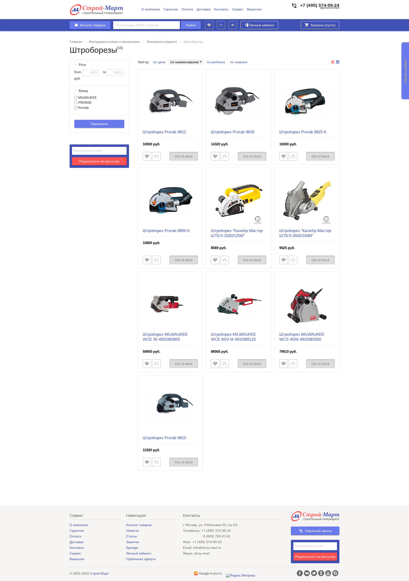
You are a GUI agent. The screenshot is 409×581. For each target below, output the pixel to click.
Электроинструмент (161, 42)
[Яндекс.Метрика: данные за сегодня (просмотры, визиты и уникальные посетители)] (240, 575)
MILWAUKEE (87, 97)
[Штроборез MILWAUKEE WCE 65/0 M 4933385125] (238, 304)
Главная (76, 42)
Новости (132, 530)
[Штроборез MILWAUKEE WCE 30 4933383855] (170, 304)
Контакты (221, 9)
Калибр (83, 107)
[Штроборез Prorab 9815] (170, 407)
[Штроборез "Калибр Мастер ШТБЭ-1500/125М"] (238, 200)
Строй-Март (99, 573)
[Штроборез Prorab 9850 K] (170, 200)
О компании (150, 9)
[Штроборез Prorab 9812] (170, 101)
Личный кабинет (261, 25)
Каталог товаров (138, 525)
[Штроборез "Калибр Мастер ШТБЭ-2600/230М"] (307, 200)
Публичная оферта (141, 559)
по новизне (238, 62)
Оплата (187, 9)
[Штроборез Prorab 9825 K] (307, 101)
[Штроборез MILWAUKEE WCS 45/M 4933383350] (307, 304)
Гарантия (171, 9)
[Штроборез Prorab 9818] (238, 101)
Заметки (132, 542)
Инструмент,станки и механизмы (114, 42)
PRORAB (84, 102)
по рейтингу (216, 62)
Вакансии (254, 9)
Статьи (131, 536)
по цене (159, 62)
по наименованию (185, 62)
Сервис (237, 9)
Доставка (204, 9)
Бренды (132, 548)
